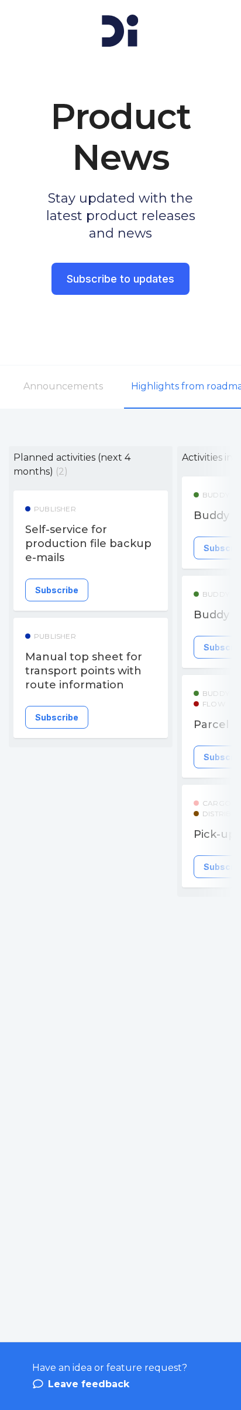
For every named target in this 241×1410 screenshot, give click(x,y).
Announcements (63, 386)
